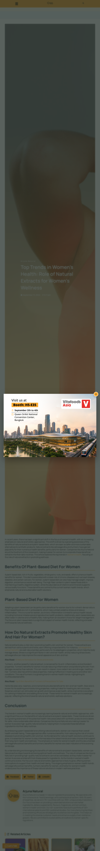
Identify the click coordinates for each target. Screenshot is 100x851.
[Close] (96, 394)
